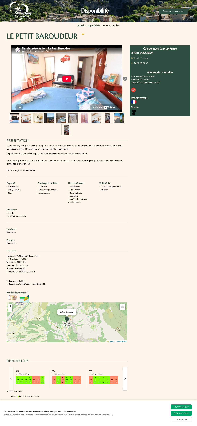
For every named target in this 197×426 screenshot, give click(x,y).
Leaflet (111, 341)
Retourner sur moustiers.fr (173, 11)
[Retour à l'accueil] (20, 11)
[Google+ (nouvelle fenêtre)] (133, 90)
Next (125, 79)
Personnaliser (181, 419)
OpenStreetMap (121, 341)
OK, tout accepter (181, 407)
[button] (67, 319)
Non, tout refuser (181, 413)
